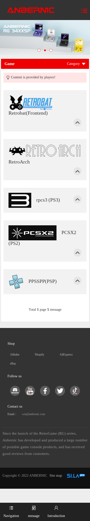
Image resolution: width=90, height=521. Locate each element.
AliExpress (66, 354)
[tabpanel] (45, 37)
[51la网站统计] (76, 475)
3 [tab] (51, 50)
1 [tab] (39, 50)
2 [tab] (45, 50)
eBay (13, 363)
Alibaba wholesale (16, 356)
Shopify (39, 354)
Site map (56, 475)
